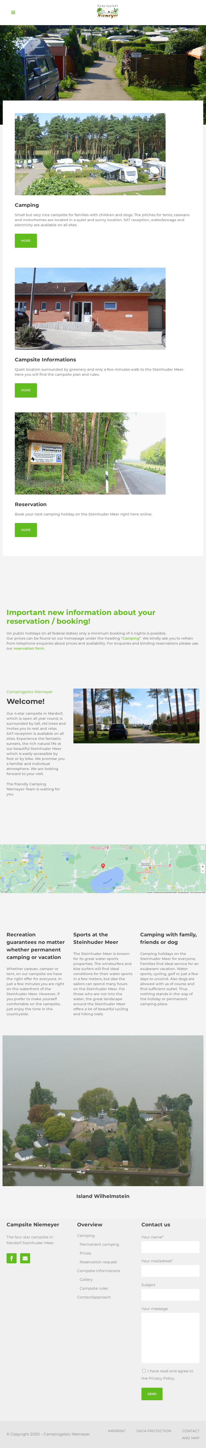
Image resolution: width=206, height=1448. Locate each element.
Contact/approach (94, 1297)
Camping (131, 638)
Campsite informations (98, 1270)
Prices (85, 1253)
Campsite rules (94, 1288)
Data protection (153, 1431)
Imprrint (116, 1431)
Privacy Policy (162, 1378)
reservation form (29, 648)
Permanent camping (99, 1244)
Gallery (86, 1279)
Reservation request (98, 1262)
